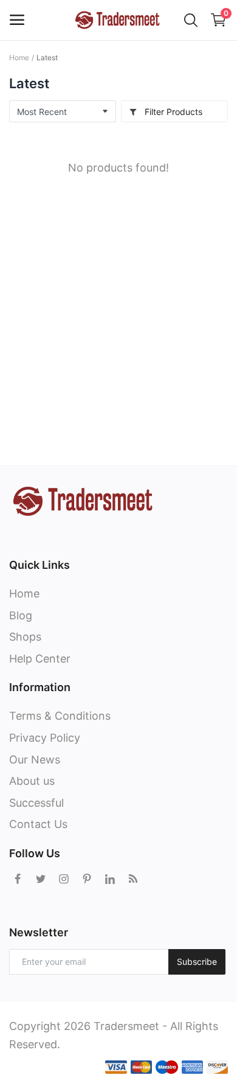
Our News (34, 759)
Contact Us (38, 824)
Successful (36, 802)
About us (32, 780)
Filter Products (172, 111)
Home (19, 57)
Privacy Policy (44, 737)
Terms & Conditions (60, 715)
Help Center (39, 658)
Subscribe (197, 961)
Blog (20, 615)
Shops (25, 636)
